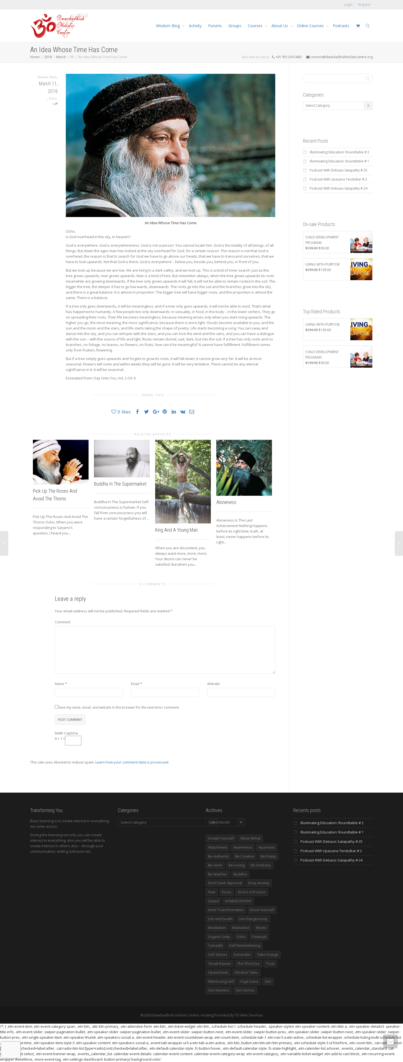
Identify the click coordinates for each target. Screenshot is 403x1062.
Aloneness (226, 502)
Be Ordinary (261, 865)
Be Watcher (217, 874)
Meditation (217, 927)
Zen (268, 981)
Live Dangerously (253, 918)
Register (364, 4)
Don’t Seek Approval (225, 882)
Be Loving (237, 865)
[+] (61, 462)
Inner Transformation (226, 909)
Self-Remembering (244, 945)
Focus (226, 891)
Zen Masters (218, 990)
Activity (195, 25)
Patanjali (259, 936)
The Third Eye (248, 963)
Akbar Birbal (250, 838)
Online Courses (311, 25)
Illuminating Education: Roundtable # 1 (339, 161)
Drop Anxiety (258, 882)
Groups (234, 25)
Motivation (241, 927)
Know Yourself (262, 909)
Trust (270, 963)
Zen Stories (245, 990)
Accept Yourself (221, 838)
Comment (62, 622)
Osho (52, 98)
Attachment (217, 847)
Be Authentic (218, 856)
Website (213, 683)
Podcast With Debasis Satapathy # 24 (338, 188)
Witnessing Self (221, 981)
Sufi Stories (217, 954)
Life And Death (220, 918)
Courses (255, 25)
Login (348, 4)
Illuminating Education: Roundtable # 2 (339, 152)
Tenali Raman (219, 963)
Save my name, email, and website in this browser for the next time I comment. (119, 707)
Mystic (261, 927)
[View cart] (358, 25)
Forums (215, 25)
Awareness (242, 847)
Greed (213, 900)
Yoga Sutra (249, 981)
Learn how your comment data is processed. (132, 762)
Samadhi (215, 945)
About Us (280, 25)
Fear (211, 891)
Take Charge (267, 954)
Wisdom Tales (246, 972)
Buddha (240, 874)
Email (135, 683)
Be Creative (244, 856)
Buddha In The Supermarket (120, 484)
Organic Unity (219, 936)
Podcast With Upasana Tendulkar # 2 (338, 179)
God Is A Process (252, 891)
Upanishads (218, 972)
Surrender (242, 954)
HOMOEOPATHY (238, 900)
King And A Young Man (176, 530)
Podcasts (341, 25)
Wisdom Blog (168, 25)
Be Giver (215, 865)
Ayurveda (267, 847)
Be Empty (268, 856)
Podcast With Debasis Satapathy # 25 (338, 170)
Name (59, 683)
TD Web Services (249, 1015)
